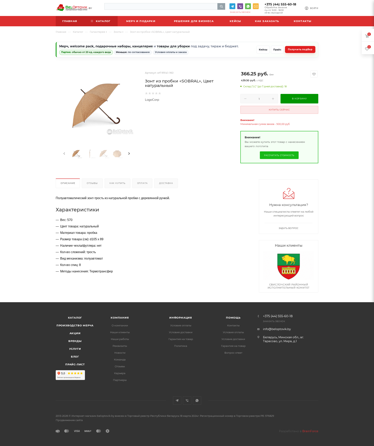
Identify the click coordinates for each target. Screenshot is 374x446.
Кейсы (263, 49)
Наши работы (120, 339)
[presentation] (64, 154)
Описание (68, 183)
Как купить (117, 183)
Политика (180, 345)
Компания (120, 317)
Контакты (233, 325)
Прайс (277, 49)
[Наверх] (355, 287)
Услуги (75, 348)
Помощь (233, 317)
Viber (240, 6)
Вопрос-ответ (233, 352)
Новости (119, 352)
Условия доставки (180, 332)
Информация (180, 317)
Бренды (75, 341)
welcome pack (82, 46)
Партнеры (120, 380)
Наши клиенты (120, 332)
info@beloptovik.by (256, 6)
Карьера (119, 373)
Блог (75, 356)
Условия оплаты (180, 325)
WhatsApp (248, 6)
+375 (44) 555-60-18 (280, 4)
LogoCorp (152, 100)
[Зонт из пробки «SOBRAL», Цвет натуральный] (96, 107)
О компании (120, 325)
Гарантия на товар (180, 339)
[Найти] (221, 6)
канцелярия (142, 46)
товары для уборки (173, 46)
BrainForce (310, 431)
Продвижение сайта (69, 420)
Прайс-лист (75, 364)
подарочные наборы (113, 46)
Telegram (232, 6)
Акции (75, 333)
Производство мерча (75, 325)
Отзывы (92, 183)
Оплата (142, 183)
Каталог (75, 317)
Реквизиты (120, 345)
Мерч (63, 46)
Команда (120, 359)
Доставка (166, 183)
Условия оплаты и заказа (171, 52)
